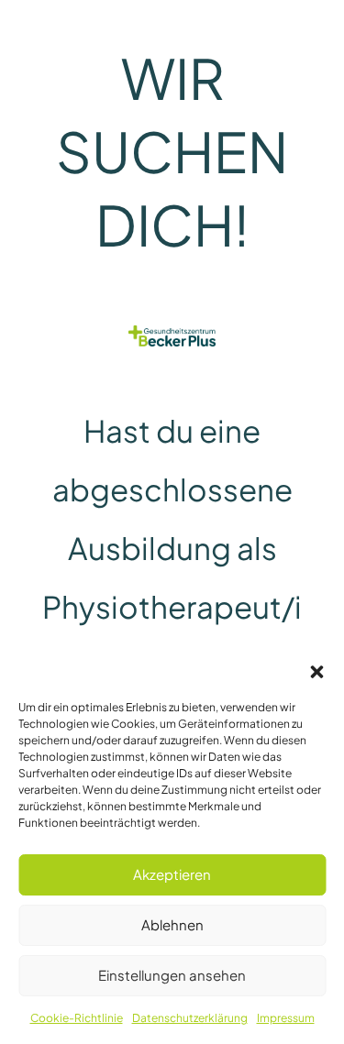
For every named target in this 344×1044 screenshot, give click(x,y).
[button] (316, 672)
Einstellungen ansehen (172, 975)
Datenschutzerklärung (190, 1018)
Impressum (286, 1018)
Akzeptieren (172, 874)
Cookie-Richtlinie (76, 1018)
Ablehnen (172, 924)
